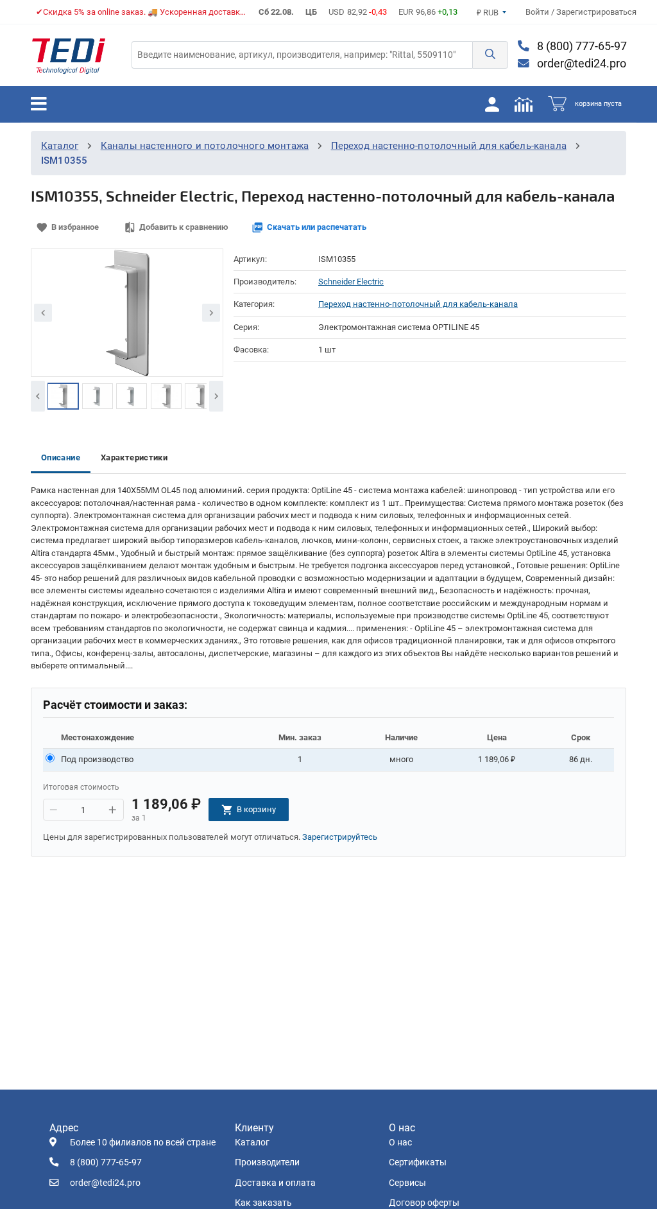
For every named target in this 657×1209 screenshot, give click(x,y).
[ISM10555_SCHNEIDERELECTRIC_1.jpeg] (62, 396)
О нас (400, 1142)
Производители (267, 1162)
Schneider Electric (351, 281)
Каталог (59, 146)
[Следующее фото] (211, 313)
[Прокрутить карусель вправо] (216, 396)
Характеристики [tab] (134, 457)
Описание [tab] (60, 457)
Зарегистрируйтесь (339, 837)
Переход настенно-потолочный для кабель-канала (449, 146)
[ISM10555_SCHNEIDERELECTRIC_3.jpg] (131, 396)
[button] (490, 55)
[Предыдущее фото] (43, 313)
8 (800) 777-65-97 (580, 46)
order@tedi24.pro (580, 63)
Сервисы (407, 1183)
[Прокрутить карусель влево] (38, 396)
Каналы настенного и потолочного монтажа (205, 146)
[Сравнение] (523, 104)
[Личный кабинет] (492, 104)
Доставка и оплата (275, 1183)
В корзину (256, 809)
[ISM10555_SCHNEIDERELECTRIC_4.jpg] (166, 396)
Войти (538, 12)
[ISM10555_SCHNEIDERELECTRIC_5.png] (200, 396)
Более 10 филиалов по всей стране (143, 1142)
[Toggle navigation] (38, 104)
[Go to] (69, 55)
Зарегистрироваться (596, 12)
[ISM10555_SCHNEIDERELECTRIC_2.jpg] (97, 396)
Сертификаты (418, 1162)
